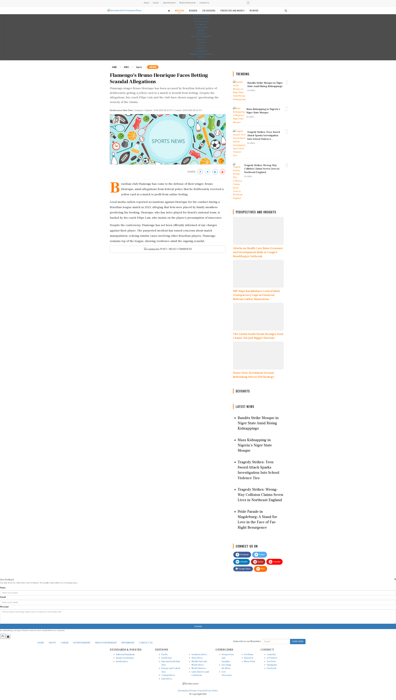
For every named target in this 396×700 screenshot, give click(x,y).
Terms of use (196, 690)
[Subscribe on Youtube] (222, 172)
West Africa (197, 658)
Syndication (122, 661)
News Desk (249, 661)
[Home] (169, 10)
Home (114, 67)
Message (4, 606)
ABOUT (52, 642)
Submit (198, 626)
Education (201, 27)
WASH (201, 57)
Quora (260, 562)
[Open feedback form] (8, 637)
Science (201, 42)
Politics (201, 33)
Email (3, 597)
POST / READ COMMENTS (175, 249)
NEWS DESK (179, 10)
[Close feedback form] (395, 579)
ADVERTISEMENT (82, 642)
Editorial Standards (125, 654)
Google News (244, 569)
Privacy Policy (211, 690)
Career (156, 3)
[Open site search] (285, 10)
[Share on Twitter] (207, 172)
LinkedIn (243, 562)
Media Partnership (187, 3)
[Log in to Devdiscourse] (248, 2)
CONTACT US (146, 642)
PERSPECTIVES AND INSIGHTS (232, 10)
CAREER (64, 642)
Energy (201, 30)
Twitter (261, 554)
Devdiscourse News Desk (121, 110)
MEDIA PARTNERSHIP (106, 642)
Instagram (272, 665)
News (126, 67)
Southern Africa (199, 654)
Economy (201, 25)
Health (201, 39)
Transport (201, 51)
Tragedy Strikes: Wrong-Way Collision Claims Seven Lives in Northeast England (260, 495)
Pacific (164, 654)
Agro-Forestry (201, 16)
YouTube (271, 661)
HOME (41, 642)
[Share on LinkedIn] (215, 172)
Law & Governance (201, 36)
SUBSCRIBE (297, 641)
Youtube (276, 562)
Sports (201, 48)
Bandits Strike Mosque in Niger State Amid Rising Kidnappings (258, 423)
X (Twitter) (272, 658)
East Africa (166, 678)
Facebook (244, 554)
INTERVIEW (254, 10)
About (146, 3)
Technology (201, 21)
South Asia (166, 658)
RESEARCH (193, 10)
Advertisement (169, 3)
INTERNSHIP (127, 642)
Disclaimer (183, 690)
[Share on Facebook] (200, 172)
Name (3, 587)
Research (248, 658)
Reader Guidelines (125, 658)
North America (199, 668)
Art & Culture (201, 18)
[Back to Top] (2, 636)
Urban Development (201, 54)
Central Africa (168, 675)
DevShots (248, 654)
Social (201, 45)
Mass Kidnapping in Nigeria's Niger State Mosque (255, 445)
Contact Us (204, 3)
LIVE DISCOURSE (208, 10)
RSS (262, 569)
